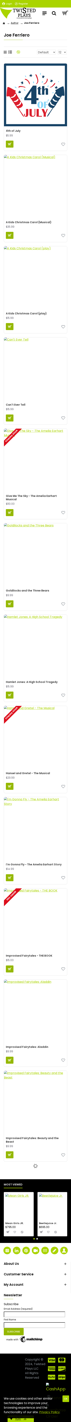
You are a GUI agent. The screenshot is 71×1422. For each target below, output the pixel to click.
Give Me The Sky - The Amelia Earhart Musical (31, 497)
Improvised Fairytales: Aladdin (27, 1047)
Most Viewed (13, 1184)
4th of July (13, 131)
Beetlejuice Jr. (48, 1223)
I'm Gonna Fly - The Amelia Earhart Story (34, 864)
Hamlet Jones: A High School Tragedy (32, 682)
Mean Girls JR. (14, 1223)
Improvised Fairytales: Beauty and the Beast (32, 1139)
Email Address (18, 1308)
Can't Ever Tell (15, 404)
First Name (10, 1319)
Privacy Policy (49, 1412)
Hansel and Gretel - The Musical (28, 773)
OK (66, 1399)
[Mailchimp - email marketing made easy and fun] (24, 1339)
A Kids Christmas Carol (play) (26, 313)
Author (14, 23)
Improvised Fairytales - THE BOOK (29, 955)
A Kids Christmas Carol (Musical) (28, 222)
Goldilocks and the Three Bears (27, 590)
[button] (34, 1239)
